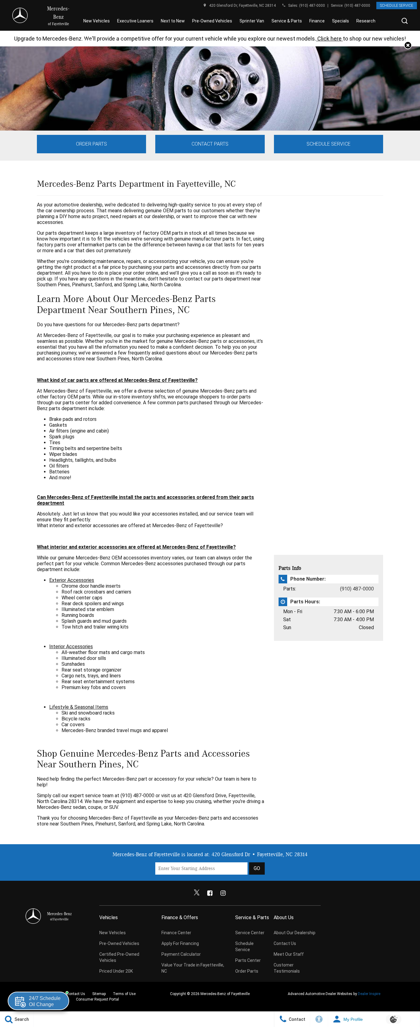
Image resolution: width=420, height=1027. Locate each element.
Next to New (173, 20)
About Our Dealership (294, 932)
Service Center (249, 932)
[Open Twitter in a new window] (196, 893)
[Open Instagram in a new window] (223, 893)
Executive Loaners (135, 20)
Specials (340, 20)
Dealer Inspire (369, 994)
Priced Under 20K (116, 971)
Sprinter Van (252, 20)
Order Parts (91, 144)
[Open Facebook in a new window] (210, 893)
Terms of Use (124, 994)
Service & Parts (286, 20)
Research (365, 20)
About (89, 40)
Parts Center (248, 960)
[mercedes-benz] (20, 15)
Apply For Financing (180, 943)
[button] (404, 20)
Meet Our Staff (289, 954)
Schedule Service (396, 5)
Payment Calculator (181, 954)
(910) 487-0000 (312, 5)
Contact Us (285, 943)
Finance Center (176, 932)
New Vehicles (96, 20)
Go (257, 868)
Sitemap (99, 994)
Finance (317, 20)
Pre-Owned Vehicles (212, 20)
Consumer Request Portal (97, 999)
